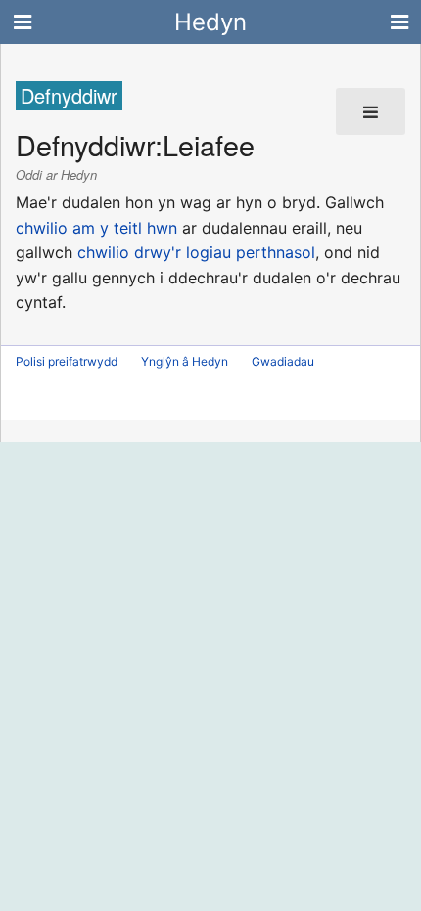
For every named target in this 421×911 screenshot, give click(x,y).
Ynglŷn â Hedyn (184, 361)
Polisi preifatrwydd (66, 361)
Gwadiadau (283, 361)
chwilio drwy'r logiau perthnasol (196, 252)
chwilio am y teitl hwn (96, 228)
